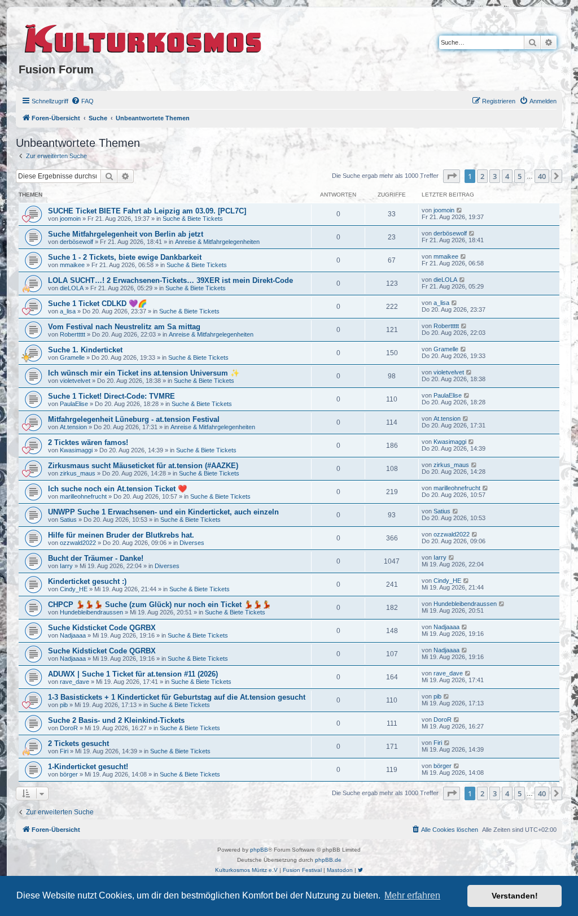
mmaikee (72, 264)
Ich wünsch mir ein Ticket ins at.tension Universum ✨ (143, 373)
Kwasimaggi (76, 450)
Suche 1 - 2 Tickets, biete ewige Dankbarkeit (125, 257)
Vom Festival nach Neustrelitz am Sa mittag (124, 326)
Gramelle (72, 357)
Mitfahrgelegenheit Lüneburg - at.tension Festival (134, 419)
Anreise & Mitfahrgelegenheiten (217, 241)
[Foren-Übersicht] (144, 37)
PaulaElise (74, 403)
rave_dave (74, 681)
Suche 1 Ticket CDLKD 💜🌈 (97, 303)
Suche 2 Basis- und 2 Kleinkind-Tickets (116, 720)
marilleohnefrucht (83, 496)
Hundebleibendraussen (91, 612)
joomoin (70, 218)
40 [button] (542, 176)
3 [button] (495, 176)
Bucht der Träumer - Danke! (95, 558)
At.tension (73, 427)
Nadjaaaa (73, 635)
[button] (451, 176)
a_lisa (68, 311)
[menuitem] (82, 101)
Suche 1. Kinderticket (85, 350)
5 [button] (520, 176)
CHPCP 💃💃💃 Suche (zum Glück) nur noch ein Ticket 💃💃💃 (159, 604)
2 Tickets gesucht (78, 743)
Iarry (66, 565)
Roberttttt (72, 334)
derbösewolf (76, 241)
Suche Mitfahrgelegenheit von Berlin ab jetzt (125, 234)
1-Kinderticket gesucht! (88, 766)
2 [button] (482, 176)
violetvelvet (75, 380)
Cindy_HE (73, 589)
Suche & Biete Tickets (193, 218)
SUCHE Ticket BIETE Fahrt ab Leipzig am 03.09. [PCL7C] (147, 211)
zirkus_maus (77, 473)
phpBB (259, 850)
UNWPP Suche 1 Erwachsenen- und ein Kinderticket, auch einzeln (163, 512)
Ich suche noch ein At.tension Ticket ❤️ (117, 489)
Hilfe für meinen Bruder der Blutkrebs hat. (121, 535)
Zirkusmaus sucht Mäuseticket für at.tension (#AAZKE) (143, 465)
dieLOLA (72, 288)
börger (69, 774)
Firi (64, 751)
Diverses (191, 542)
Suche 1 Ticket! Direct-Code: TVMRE (111, 396)
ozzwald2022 (78, 542)
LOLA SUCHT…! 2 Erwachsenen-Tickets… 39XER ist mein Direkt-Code (170, 280)
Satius (68, 519)
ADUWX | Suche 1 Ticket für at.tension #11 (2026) (133, 674)
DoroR (69, 728)
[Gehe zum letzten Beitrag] (459, 210)
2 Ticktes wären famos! (88, 442)
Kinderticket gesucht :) (87, 581)
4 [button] (507, 176)
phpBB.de (328, 860)
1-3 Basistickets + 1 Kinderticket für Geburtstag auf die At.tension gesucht (176, 697)
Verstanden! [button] (515, 895)
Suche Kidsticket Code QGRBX (102, 627)
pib (64, 704)
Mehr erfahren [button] (412, 895)
